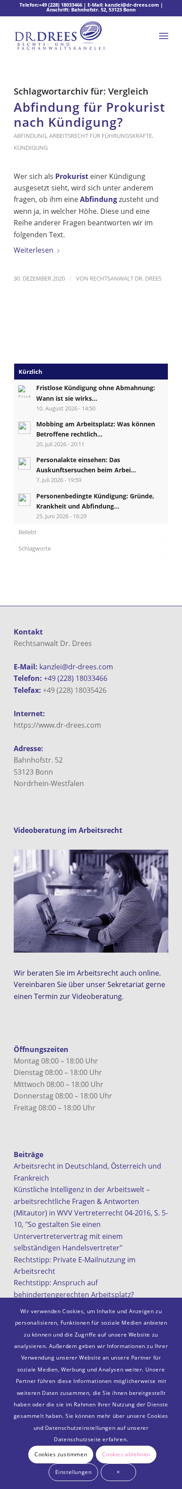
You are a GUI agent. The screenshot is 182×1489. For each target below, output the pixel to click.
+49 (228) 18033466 (60, 4)
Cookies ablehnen (126, 1454)
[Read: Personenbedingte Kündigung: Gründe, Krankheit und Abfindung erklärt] (24, 500)
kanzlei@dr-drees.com (132, 4)
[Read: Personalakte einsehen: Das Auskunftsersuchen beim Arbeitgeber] (24, 463)
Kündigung (31, 148)
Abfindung (30, 136)
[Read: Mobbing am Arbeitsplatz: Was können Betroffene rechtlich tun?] (24, 428)
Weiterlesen (33, 250)
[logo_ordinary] (75, 35)
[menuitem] (163, 35)
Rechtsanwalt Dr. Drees (126, 278)
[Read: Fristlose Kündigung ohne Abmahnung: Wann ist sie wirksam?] (24, 391)
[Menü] (163, 35)
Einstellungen (73, 1472)
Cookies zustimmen (60, 1454)
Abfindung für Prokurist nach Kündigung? (89, 114)
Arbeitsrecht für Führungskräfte (100, 136)
